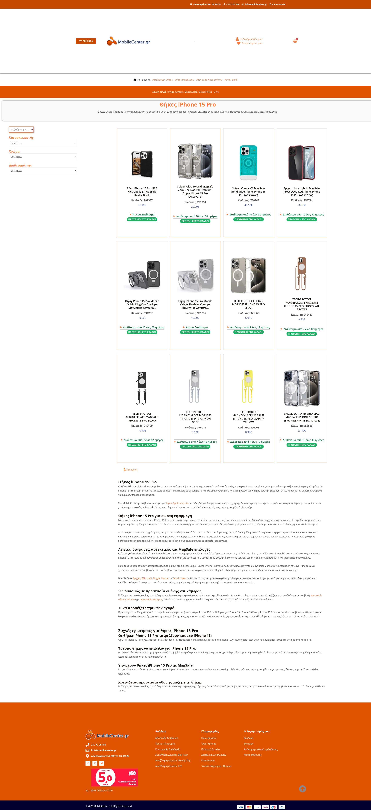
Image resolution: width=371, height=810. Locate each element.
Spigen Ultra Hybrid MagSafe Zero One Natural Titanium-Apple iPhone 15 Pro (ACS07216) (195, 191)
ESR (144, 578)
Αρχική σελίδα (159, 91)
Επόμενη (132, 469)
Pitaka (164, 578)
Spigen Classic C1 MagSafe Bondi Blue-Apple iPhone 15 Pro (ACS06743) (248, 191)
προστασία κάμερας (151, 599)
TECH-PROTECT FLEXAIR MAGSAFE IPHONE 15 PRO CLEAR (248, 304)
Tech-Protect (179, 578)
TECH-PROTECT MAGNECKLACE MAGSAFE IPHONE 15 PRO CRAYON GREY (195, 417)
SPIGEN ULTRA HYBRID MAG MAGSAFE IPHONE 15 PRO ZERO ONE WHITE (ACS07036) (302, 417)
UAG (149, 578)
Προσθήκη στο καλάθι (142, 219)
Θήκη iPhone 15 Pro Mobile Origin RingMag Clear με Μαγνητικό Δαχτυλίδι (195, 304)
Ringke (156, 578)
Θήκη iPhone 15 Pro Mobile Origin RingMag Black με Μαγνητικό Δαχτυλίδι (142, 304)
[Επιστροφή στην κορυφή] (302, 788)
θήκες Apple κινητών (177, 503)
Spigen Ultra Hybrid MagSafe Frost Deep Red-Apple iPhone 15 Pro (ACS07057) (302, 191)
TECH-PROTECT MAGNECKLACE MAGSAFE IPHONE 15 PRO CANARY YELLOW (248, 417)
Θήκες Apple (191, 91)
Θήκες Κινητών (175, 91)
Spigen (136, 578)
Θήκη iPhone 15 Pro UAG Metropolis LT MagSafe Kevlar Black (142, 191)
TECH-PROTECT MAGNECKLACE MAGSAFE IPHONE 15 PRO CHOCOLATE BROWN (302, 304)
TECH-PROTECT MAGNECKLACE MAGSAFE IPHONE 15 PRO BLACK (142, 417)
